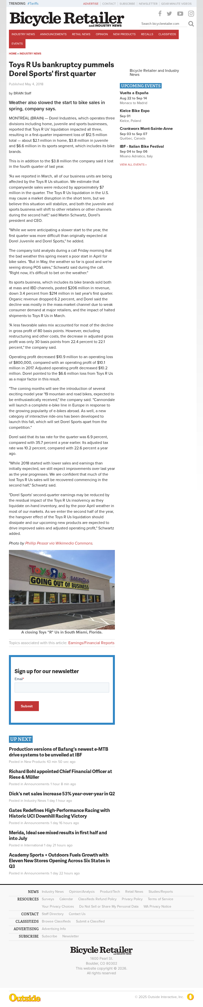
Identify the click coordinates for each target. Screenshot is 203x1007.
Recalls (147, 34)
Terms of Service (160, 899)
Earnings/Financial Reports (91, 642)
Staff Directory (53, 914)
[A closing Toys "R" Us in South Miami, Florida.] (62, 628)
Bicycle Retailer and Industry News (154, 72)
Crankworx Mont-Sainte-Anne (146, 128)
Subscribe (127, 3)
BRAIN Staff (22, 93)
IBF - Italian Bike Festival (142, 146)
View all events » (133, 164)
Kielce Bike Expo (135, 110)
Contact (109, 3)
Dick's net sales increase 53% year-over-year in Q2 (62, 793)
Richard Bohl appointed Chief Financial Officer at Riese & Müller (60, 774)
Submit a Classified (90, 921)
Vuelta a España (134, 92)
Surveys (48, 899)
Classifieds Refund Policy (97, 899)
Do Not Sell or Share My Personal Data (108, 906)
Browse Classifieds (56, 921)
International (33, 845)
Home (13, 53)
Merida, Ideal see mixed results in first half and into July (58, 835)
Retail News (81, 34)
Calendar (66, 899)
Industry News (23, 34)
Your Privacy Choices (58, 906)
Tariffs (34, 3)
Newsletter (148, 3)
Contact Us (77, 914)
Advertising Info (54, 929)
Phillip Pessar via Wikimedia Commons (58, 543)
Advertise (91, 3)
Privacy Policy (132, 899)
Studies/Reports (161, 892)
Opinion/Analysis (82, 892)
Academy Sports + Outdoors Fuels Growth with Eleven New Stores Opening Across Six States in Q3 (59, 860)
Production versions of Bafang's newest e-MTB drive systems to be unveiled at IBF (58, 752)
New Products (124, 34)
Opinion (102, 34)
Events (17, 43)
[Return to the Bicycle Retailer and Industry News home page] (67, 25)
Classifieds (167, 34)
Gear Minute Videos (176, 3)
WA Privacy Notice (157, 906)
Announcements (53, 34)
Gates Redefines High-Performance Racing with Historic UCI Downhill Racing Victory (59, 813)
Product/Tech (110, 892)
